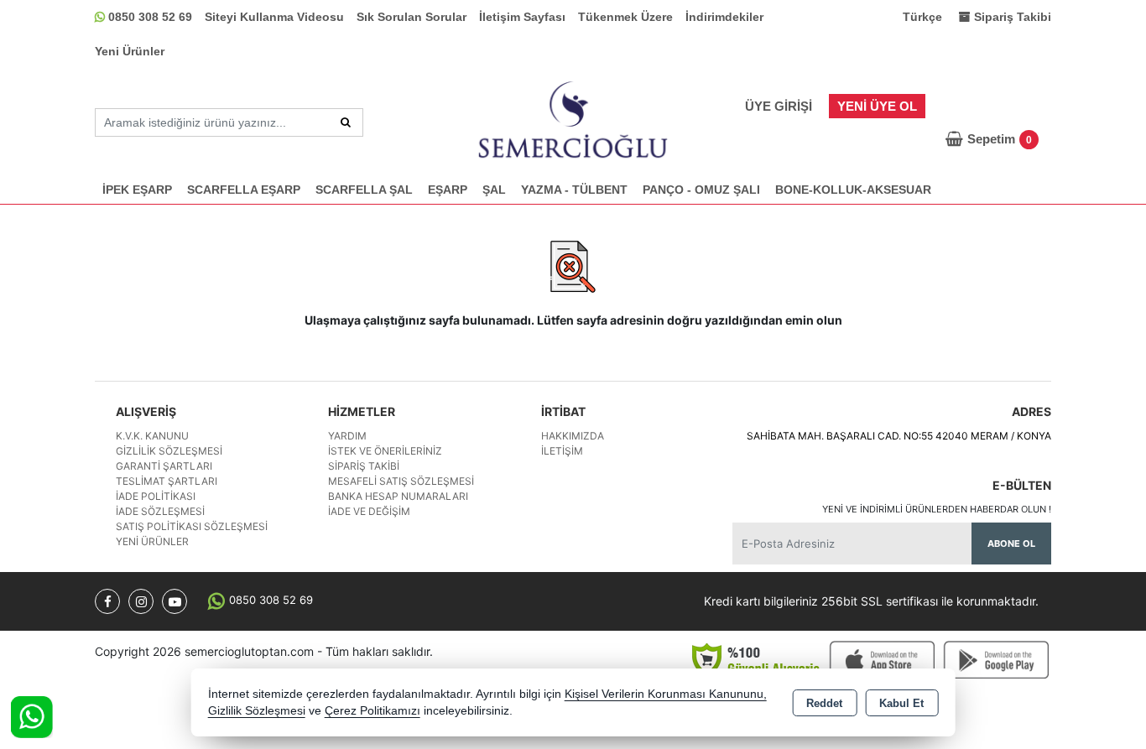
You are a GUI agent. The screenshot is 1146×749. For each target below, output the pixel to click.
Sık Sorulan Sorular (411, 16)
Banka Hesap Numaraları (398, 496)
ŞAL (494, 189)
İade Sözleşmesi (160, 511)
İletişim (562, 451)
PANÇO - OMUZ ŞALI (701, 189)
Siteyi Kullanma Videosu (274, 16)
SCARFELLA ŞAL (364, 189)
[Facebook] (107, 601)
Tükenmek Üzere (625, 16)
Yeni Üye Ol (877, 106)
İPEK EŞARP (137, 189)
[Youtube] (174, 601)
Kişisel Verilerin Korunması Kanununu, (666, 694)
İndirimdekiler (724, 16)
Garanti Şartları (164, 466)
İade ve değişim (369, 511)
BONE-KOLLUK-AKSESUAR (853, 189)
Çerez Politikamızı (372, 711)
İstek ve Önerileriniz (385, 451)
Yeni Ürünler (129, 51)
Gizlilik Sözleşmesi (169, 451)
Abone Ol (1011, 543)
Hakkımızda (572, 435)
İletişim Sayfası (522, 16)
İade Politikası (155, 496)
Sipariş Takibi (363, 466)
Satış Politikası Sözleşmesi (192, 526)
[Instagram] (141, 601)
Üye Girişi (778, 106)
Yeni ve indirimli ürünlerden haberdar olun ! (936, 509)
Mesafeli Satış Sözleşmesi (401, 481)
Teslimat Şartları (166, 481)
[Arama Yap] (346, 122)
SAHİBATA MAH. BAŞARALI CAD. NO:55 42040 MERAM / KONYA (899, 435)
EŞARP (447, 189)
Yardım (347, 435)
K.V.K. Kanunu (152, 435)
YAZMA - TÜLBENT (574, 189)
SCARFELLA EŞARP (243, 189)
